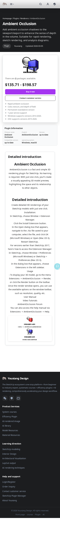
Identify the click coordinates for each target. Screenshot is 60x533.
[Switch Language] (54, 4)
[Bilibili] (18, 398)
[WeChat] (5, 398)
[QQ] (11, 398)
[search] (40, 4)
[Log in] (48, 4)
